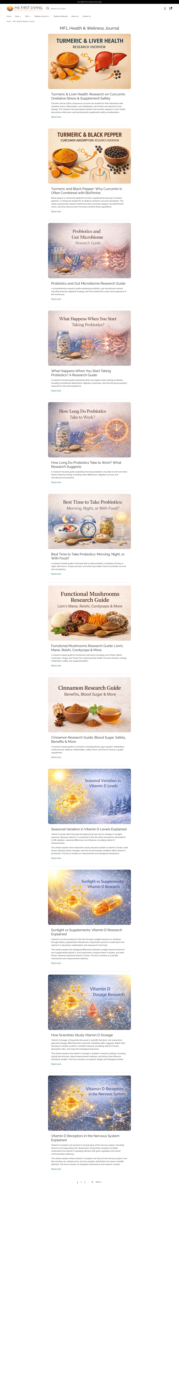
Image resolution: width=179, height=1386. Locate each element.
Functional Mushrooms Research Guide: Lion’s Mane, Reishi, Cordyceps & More (87, 648)
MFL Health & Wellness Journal (23, 21)
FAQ (27, 16)
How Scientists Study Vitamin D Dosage (82, 1035)
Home (9, 16)
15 (92, 1182)
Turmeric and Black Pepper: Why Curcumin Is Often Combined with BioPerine (86, 191)
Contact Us (86, 16)
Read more (56, 117)
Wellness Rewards (61, 16)
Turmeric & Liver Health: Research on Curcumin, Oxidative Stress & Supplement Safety (88, 96)
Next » (99, 1182)
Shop (17, 16)
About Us (75, 16)
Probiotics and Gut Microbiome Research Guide (88, 283)
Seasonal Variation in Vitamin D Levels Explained (89, 829)
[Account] (165, 9)
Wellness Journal (41, 16)
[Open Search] (47, 8)
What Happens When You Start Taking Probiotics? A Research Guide (81, 373)
